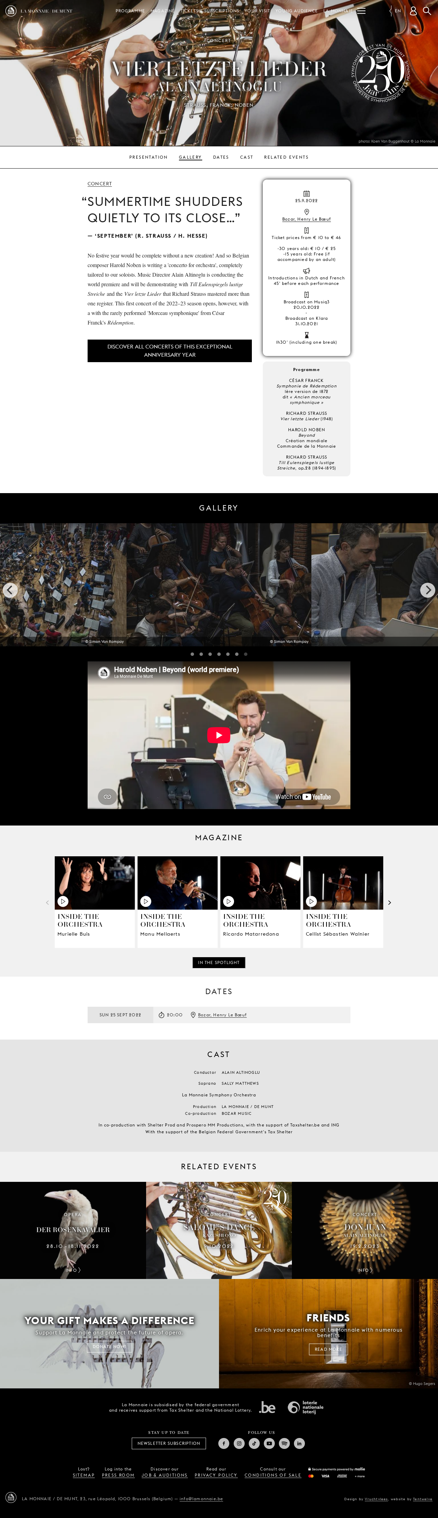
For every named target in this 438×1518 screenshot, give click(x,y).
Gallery (190, 157)
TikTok (254, 1443)
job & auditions (165, 1475)
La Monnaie (338, 10)
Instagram (239, 1443)
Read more (328, 1349)
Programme (130, 10)
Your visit (257, 10)
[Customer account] (413, 10)
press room (118, 1475)
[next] (427, 590)
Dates (221, 157)
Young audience (296, 10)
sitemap (84, 1475)
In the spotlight (219, 962)
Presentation (148, 157)
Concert (100, 183)
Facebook (223, 1443)
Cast (247, 157)
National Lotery (305, 1407)
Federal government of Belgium (267, 1407)
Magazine (163, 10)
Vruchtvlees (376, 1499)
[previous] (10, 590)
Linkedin (299, 1443)
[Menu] (361, 10)
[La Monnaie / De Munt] (10, 1497)
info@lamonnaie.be (201, 1498)
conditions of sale (273, 1475)
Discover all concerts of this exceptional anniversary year (169, 350)
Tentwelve (423, 1499)
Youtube (269, 1443)
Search (427, 10)
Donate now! (109, 1346)
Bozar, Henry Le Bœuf (306, 219)
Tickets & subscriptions (210, 10)
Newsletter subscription (169, 1443)
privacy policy (216, 1475)
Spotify (284, 1443)
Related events (286, 157)
